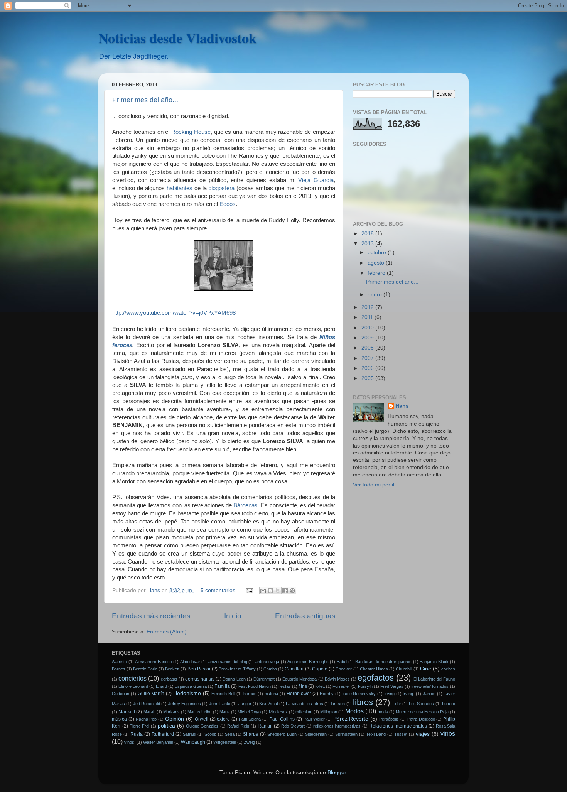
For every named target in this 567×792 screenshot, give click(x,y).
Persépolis (389, 719)
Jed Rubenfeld (146, 703)
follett (320, 686)
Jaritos (429, 693)
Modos (354, 711)
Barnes (118, 669)
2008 (368, 348)
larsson (338, 703)
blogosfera (221, 188)
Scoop (210, 734)
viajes (423, 734)
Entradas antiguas (305, 616)
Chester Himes (374, 669)
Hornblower (299, 693)
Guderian (120, 693)
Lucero (448, 703)
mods (383, 711)
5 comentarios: (219, 590)
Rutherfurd (163, 734)
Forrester (341, 686)
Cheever (344, 669)
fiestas (284, 686)
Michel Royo (249, 711)
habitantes (179, 188)
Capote (319, 669)
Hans (402, 406)
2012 (368, 307)
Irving (389, 693)
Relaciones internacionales (398, 726)
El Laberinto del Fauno (434, 679)
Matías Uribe (199, 711)
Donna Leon (234, 679)
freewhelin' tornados (430, 686)
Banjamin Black (434, 661)
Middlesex (278, 711)
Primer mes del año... (145, 100)
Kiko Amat (268, 703)
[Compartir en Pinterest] (292, 590)
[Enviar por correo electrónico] (263, 590)
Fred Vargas (391, 686)
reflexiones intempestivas (337, 726)
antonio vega (267, 661)
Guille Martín (151, 693)
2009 (368, 338)
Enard (161, 686)
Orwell (201, 719)
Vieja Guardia (316, 180)
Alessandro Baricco (153, 661)
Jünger (244, 703)
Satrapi (189, 734)
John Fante (219, 703)
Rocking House (191, 132)
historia (271, 693)
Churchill (404, 669)
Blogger (336, 772)
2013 (368, 244)
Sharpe (250, 734)
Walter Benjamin (158, 742)
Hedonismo (187, 693)
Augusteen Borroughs (308, 661)
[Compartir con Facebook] (285, 590)
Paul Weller (314, 719)
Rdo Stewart (293, 726)
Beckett (172, 669)
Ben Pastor (199, 669)
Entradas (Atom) (167, 632)
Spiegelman (316, 734)
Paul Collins (282, 719)
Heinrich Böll (223, 693)
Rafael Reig (238, 726)
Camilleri (294, 669)
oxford (223, 719)
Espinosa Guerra (191, 686)
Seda (230, 734)
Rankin (265, 726)
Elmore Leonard (133, 686)
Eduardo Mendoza (299, 679)
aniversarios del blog (227, 661)
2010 (368, 328)
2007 (368, 358)
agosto (377, 263)
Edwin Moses (337, 679)
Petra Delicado (421, 719)
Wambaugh (193, 742)
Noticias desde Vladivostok (177, 38)
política (166, 726)
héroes (249, 693)
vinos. (129, 742)
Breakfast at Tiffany (237, 669)
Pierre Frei (140, 726)
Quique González (202, 726)
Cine (425, 669)
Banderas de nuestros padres (383, 661)
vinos (447, 733)
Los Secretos (421, 703)
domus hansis (199, 679)
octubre (378, 252)
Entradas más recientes (151, 616)
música (119, 719)
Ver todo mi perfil (373, 485)
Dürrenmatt (264, 679)
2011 (368, 317)
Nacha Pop (146, 719)
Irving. (408, 693)
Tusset (400, 734)
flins (303, 686)
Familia (222, 686)
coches (448, 669)
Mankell (126, 711)
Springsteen (346, 734)
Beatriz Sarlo (145, 669)
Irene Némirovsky (359, 693)
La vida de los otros (304, 703)
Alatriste (119, 661)
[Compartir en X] (278, 590)
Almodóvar (190, 661)
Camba (270, 669)
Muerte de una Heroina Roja (422, 711)
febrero (377, 273)
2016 (368, 233)
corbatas (169, 679)
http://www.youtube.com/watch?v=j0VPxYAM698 (174, 313)
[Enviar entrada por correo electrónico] (249, 590)
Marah (149, 711)
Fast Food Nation (254, 686)
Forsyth (365, 686)
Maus (224, 711)
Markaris (171, 711)
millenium (303, 711)
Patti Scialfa (250, 719)
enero (375, 294)
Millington (328, 711)
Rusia (136, 734)
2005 (368, 378)
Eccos (227, 204)
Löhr (397, 703)
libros (363, 702)
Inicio (232, 616)
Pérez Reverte (351, 719)
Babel (342, 661)
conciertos (132, 678)
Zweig (249, 742)
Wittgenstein (224, 742)
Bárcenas (245, 505)
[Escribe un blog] (270, 590)
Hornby (327, 693)
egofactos (376, 677)
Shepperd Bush (282, 734)
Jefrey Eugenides (184, 703)
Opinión (174, 719)
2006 (368, 368)
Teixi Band (376, 734)
